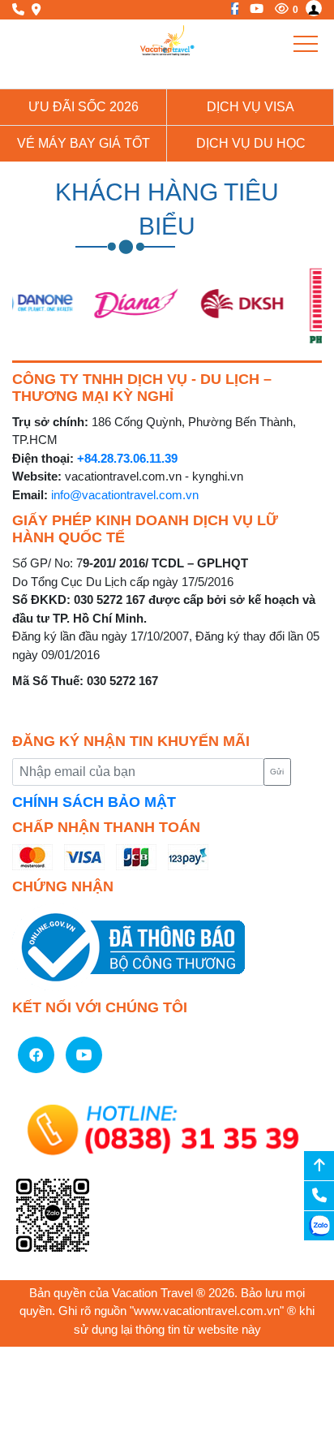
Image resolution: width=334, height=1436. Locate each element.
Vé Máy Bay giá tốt (83, 143)
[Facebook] (230, 8)
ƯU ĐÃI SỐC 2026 (83, 107)
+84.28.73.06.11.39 (127, 458)
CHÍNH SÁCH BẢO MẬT (94, 802)
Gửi (277, 771)
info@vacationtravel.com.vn (125, 495)
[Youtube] (252, 8)
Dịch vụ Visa (250, 107)
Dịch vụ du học (251, 143)
